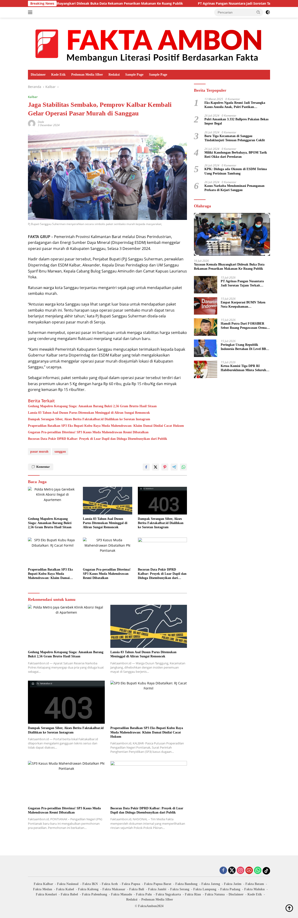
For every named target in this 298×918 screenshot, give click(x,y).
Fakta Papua (131, 884)
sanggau (60, 451)
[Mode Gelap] (267, 12)
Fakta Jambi (157, 889)
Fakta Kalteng (88, 889)
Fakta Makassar (113, 889)
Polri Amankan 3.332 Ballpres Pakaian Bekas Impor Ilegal (236, 121)
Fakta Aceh (110, 884)
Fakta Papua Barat (157, 884)
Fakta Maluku (254, 889)
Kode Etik (58, 74)
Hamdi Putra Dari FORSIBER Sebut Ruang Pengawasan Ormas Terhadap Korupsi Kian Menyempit (244, 326)
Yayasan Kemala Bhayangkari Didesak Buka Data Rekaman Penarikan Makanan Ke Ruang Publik (77, 3)
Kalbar (33, 97)
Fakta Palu (144, 894)
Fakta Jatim (232, 884)
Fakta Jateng (210, 884)
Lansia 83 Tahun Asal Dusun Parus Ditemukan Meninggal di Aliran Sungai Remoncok (89, 412)
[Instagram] (240, 871)
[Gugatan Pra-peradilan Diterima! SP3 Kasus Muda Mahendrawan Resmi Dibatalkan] (107, 551)
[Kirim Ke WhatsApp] (183, 467)
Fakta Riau (193, 894)
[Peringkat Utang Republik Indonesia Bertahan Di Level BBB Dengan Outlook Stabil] (205, 348)
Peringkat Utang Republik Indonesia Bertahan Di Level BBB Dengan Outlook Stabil (244, 347)
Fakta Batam (254, 884)
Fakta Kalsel (65, 889)
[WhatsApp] (257, 871)
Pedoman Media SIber (87, 74)
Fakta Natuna (215, 894)
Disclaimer (38, 74)
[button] (258, 12)
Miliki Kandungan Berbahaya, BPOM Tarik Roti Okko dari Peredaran (235, 154)
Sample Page (134, 74)
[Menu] (31, 12)
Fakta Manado (121, 894)
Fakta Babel (69, 894)
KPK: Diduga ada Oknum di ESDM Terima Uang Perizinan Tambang (235, 171)
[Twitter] (232, 871)
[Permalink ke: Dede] (31, 123)
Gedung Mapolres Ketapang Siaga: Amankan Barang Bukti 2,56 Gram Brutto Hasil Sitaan (92, 406)
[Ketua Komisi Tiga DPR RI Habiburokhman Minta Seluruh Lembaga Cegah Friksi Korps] (205, 369)
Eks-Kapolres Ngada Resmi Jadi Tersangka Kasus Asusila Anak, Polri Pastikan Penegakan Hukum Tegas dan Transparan (234, 105)
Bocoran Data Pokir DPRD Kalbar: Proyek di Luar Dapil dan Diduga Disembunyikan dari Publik (97, 439)
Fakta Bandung (186, 884)
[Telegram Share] (174, 467)
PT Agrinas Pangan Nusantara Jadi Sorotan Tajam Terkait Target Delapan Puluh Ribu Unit (244, 283)
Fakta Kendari (46, 894)
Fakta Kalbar (43, 884)
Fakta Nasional (67, 884)
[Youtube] (249, 871)
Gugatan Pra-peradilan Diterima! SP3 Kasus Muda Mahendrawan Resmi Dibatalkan (88, 432)
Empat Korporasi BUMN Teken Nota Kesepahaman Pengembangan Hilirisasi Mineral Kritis (244, 305)
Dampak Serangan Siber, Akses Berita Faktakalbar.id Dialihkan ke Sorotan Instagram (89, 419)
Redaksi (114, 74)
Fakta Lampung (204, 889)
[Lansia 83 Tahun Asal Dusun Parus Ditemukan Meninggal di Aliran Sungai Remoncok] (107, 500)
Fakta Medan (42, 889)
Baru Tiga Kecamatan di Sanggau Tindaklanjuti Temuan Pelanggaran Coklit (234, 138)
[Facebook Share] (146, 467)
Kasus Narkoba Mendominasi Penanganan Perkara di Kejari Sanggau (234, 188)
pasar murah (39, 451)
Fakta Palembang (94, 894)
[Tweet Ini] (155, 467)
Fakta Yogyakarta (168, 894)
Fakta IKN (90, 884)
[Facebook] (223, 871)
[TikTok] (266, 870)
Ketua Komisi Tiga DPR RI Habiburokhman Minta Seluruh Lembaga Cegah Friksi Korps (243, 368)
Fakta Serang (179, 889)
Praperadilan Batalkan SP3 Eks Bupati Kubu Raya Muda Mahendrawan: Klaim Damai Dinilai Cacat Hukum (106, 425)
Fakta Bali (136, 889)
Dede (41, 122)
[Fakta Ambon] (149, 43)
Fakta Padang (230, 889)
